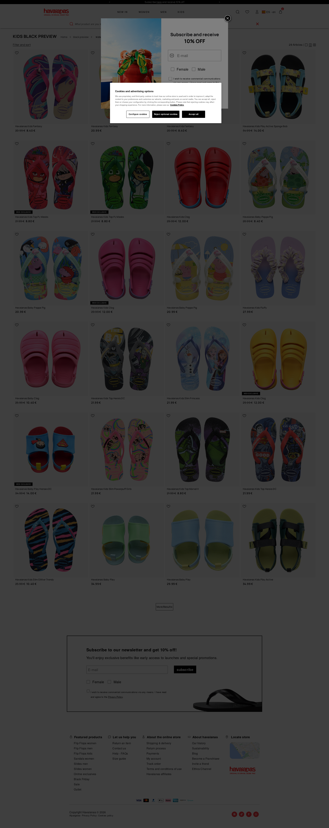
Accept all (194, 114)
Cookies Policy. (177, 104)
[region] (165, 103)
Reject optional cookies (166, 114)
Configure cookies (138, 114)
